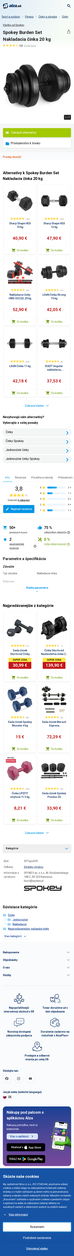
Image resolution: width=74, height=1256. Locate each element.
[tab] (7, 477)
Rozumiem (37, 1227)
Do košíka (22, 250)
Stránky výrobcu (33, 866)
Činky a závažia (48, 16)
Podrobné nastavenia (37, 1238)
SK (10, 1096)
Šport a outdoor (11, 16)
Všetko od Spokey (13, 25)
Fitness (29, 16)
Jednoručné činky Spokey (23, 459)
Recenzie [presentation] (20, 477)
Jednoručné (20, 919)
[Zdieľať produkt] (68, 31)
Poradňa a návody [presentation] (42, 477)
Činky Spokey (15, 441)
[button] (37, 952)
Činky (65, 16)
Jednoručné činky (17, 450)
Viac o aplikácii (19, 1136)
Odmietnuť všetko (37, 1248)
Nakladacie (20, 924)
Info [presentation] (7, 477)
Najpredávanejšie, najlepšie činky (28, 928)
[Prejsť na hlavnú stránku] (12, 6)
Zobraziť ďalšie (34, 405)
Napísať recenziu (21, 509)
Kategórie (12, 848)
